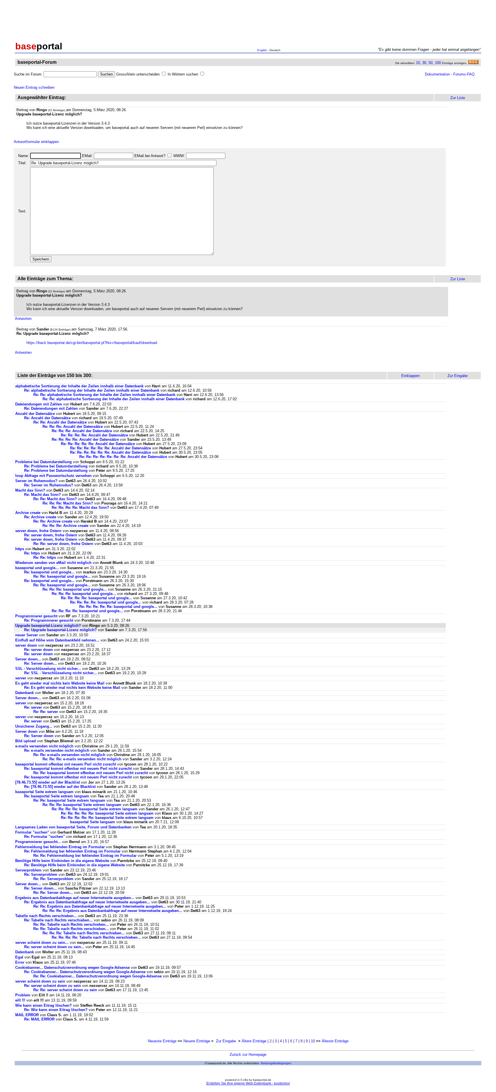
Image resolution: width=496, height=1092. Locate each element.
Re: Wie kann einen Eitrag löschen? (56, 1010)
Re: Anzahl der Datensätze (47, 418)
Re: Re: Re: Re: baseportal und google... (96, 598)
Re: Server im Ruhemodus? (48, 485)
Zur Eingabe (226, 1041)
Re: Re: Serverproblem (53, 879)
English (262, 50)
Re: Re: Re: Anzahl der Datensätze (72, 426)
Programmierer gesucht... (38, 842)
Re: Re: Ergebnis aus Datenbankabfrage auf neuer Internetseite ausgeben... (99, 906)
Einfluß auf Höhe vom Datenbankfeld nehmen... (57, 640)
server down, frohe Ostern (38, 531)
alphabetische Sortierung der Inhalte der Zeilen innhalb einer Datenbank (79, 386)
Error (19, 962)
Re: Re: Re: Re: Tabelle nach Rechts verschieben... (96, 937)
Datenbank (24, 693)
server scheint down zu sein (40, 981)
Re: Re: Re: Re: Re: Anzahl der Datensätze (98, 444)
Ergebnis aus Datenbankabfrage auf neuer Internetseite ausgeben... (74, 898)
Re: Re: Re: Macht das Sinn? (67, 503)
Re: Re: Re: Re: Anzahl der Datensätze (94, 435)
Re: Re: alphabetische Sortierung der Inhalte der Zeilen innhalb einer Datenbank (104, 395)
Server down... (28, 659)
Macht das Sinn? (30, 490)
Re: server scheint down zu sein (52, 985)
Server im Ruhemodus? (36, 481)
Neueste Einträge (162, 1041)
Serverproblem (28, 870)
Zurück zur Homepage (248, 1054)
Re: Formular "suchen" (44, 836)
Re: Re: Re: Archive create (65, 525)
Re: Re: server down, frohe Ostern (63, 544)
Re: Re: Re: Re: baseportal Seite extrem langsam (94, 809)
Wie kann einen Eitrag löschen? (43, 1005)
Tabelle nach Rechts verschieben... (46, 916)
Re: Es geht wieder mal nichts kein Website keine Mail (72, 687)
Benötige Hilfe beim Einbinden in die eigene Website (62, 861)
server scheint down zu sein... (42, 942)
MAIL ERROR (27, 1015)
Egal (19, 957)
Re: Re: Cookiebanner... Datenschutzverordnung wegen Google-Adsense (97, 976)
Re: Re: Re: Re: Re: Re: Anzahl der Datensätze (110, 448)
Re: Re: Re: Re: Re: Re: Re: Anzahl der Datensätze (123, 457)
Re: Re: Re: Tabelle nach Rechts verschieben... (83, 933)
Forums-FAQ (463, 74)
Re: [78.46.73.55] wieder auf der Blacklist (60, 786)
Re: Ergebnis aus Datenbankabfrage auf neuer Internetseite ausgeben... (87, 902)
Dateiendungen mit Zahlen (38, 404)
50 (431, 63)
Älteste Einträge (335, 1041)
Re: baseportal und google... (49, 572)
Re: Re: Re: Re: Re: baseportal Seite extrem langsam (107, 813)
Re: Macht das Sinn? (42, 494)
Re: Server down (38, 736)
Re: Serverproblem (40, 874)
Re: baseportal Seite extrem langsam (56, 796)
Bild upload (25, 741)
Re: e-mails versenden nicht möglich (56, 750)
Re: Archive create (40, 517)
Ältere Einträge (254, 1041)
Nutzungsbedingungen (276, 1063)
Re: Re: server (45, 712)
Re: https (32, 553)
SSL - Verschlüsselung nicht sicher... (48, 668)
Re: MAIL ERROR (39, 1019)
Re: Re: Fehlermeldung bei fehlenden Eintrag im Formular (85, 855)
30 (424, 63)
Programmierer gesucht (36, 616)
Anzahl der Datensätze (35, 413)
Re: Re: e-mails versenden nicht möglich (69, 755)
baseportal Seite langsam (92, 822)
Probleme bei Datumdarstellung (43, 462)
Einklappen (410, 376)
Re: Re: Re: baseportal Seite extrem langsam (81, 805)
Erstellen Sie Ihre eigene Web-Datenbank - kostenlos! (248, 1083)
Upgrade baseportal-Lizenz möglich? (48, 625)
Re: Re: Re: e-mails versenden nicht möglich (81, 759)
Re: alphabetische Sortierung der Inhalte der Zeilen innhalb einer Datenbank (91, 390)
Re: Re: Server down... (53, 892)
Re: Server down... (40, 663)
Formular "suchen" (32, 832)
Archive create (27, 513)
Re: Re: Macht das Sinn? (55, 499)
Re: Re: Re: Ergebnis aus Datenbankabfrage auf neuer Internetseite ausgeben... (112, 911)
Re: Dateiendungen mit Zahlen (51, 408)
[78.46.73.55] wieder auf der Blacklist (47, 782)
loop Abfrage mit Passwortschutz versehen (53, 475)
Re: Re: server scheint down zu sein (65, 990)
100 (438, 63)
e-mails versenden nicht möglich (44, 746)
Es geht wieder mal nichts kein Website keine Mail (59, 683)
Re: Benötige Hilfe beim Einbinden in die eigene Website (74, 865)
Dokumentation (437, 74)
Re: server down (38, 650)
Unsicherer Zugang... (34, 726)
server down (26, 645)
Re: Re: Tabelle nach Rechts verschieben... (71, 924)
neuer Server (26, 635)
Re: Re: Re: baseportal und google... (74, 589)
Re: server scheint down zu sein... (54, 947)
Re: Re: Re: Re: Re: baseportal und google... (118, 606)
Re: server (33, 707)
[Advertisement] (248, 19)
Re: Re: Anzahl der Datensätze (60, 422)
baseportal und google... (37, 568)
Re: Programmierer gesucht (48, 620)
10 (418, 63)
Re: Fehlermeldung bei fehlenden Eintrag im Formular (72, 851)
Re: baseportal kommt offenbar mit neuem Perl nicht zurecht (78, 768)
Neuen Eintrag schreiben (34, 87)
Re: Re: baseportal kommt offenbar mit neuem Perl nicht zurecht (90, 773)
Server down (26, 731)
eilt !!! (20, 1000)
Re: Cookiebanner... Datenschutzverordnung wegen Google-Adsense (85, 972)
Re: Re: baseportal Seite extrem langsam (69, 800)
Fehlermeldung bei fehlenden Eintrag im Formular (60, 847)
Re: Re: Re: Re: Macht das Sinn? (80, 507)
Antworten (23, 318)
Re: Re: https (44, 557)
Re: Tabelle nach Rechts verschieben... (58, 920)
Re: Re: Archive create (52, 521)
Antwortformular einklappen (36, 142)
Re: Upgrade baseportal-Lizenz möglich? (60, 630)
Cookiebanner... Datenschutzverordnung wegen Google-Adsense (72, 967)
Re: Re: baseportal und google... (62, 576)
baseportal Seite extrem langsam (44, 792)
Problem (22, 995)
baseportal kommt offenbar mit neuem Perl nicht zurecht (65, 764)
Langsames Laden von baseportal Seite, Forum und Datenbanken (73, 827)
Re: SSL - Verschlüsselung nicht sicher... (60, 673)
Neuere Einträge (196, 1041)
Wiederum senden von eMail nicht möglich (53, 563)
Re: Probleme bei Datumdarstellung (56, 466)
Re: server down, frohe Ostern (50, 535)
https (19, 549)
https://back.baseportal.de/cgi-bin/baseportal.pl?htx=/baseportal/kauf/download (91, 343)
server (20, 678)
